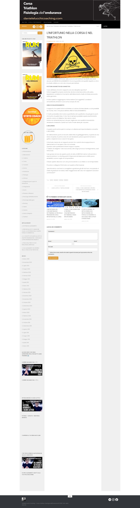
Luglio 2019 (26, 332)
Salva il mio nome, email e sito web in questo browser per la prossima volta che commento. (70, 253)
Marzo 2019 (26, 346)
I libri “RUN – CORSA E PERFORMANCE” (31, 22)
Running (70, 26)
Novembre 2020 (27, 299)
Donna (25, 168)
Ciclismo (25, 158)
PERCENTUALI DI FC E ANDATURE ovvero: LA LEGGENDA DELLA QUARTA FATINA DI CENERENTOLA (31, 231)
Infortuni (50, 26)
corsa (51, 180)
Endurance (26, 171)
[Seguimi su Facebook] (40, 26)
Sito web (50, 246)
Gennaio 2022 (27, 275)
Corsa (24, 161)
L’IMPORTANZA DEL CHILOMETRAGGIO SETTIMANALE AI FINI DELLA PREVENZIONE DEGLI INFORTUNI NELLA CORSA (54, 213)
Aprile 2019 (26, 342)
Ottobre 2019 (26, 322)
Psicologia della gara (28, 200)
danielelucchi (51, 41)
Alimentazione (27, 151)
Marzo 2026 (26, 259)
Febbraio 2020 (27, 316)
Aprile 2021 (26, 282)
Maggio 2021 (26, 279)
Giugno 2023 (26, 269)
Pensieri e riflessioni (60, 26)
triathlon (66, 180)
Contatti (56, 22)
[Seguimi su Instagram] (37, 26)
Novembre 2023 (27, 262)
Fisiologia (25, 175)
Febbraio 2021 (26, 289)
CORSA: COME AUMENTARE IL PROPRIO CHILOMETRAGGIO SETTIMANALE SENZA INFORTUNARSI (72, 213)
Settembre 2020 (27, 306)
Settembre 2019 (27, 326)
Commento (51, 231)
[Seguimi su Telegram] (34, 26)
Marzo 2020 (26, 312)
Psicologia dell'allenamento (30, 196)
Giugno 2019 (26, 336)
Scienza (25, 210)
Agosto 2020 (26, 309)
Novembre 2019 (27, 319)
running (61, 180)
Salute (25, 206)
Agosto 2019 (26, 329)
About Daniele (48, 22)
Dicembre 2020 (27, 295)
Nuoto (24, 190)
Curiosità (25, 165)
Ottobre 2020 (26, 302)
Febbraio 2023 (27, 272)
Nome (50, 241)
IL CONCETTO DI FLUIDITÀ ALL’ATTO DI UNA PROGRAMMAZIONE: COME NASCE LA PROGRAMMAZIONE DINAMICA (32, 237)
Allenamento (26, 154)
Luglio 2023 (26, 265)
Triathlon (77, 26)
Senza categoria (27, 213)
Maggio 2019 (26, 339)
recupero (56, 180)
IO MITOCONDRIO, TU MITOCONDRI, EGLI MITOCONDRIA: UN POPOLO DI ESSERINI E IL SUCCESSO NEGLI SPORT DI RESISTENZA (89, 214)
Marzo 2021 (26, 285)
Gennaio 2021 (26, 292)
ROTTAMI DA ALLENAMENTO (30, 226)
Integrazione (26, 186)
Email (76, 241)
